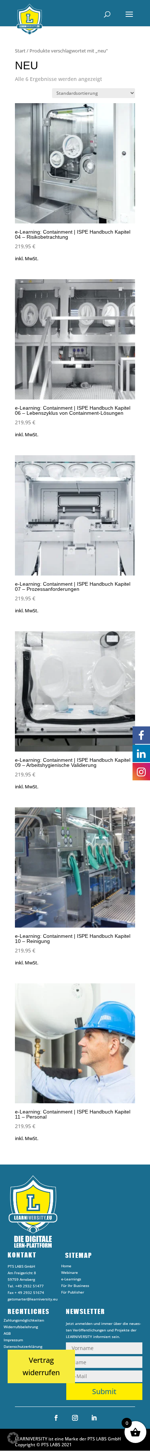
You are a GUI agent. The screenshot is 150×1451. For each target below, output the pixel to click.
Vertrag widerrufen (41, 1366)
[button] (13, 1438)
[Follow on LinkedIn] (94, 1418)
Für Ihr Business (75, 1286)
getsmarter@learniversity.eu (33, 1299)
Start (20, 50)
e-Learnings (71, 1280)
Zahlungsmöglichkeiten (24, 1321)
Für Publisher (72, 1293)
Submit (104, 1391)
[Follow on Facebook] (56, 1418)
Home (66, 1266)
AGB (7, 1334)
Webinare (69, 1273)
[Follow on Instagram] (75, 1418)
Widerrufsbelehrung (21, 1327)
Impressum (13, 1340)
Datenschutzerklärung (23, 1347)
